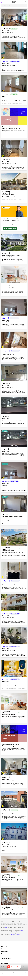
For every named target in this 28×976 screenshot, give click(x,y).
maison (21, 930)
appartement (3, 931)
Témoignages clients (6, 958)
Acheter (2, 974)
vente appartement (14, 926)
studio (7, 931)
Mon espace (25, 974)
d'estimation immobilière (15, 934)
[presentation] (2, 18)
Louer (14, 974)
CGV (2, 956)
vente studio (21, 926)
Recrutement (4, 961)
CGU (2, 953)
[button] (11, 25)
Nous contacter (4, 951)
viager (6, 927)
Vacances (19, 974)
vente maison (8, 926)
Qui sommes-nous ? (5, 948)
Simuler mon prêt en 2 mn (10, 228)
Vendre (8, 974)
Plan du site (4, 946)
